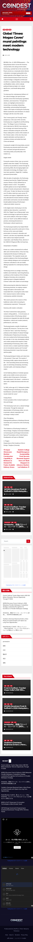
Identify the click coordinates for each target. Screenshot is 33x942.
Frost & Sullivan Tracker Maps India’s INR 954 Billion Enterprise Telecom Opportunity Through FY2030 (16, 597)
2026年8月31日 (9, 692)
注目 (15, 522)
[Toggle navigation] (17, 19)
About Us (11, 935)
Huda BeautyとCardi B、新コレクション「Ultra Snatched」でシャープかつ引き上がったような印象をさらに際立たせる (16, 628)
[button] (30, 19)
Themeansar (16, 930)
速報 (10, 29)
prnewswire (7, 522)
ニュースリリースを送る (20, 938)
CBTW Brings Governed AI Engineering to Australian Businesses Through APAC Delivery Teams (15, 809)
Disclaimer (17, 935)
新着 (4, 29)
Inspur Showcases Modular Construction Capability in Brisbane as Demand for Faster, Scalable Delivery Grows (9, 458)
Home (6, 935)
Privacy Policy (24, 935)
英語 (7, 29)
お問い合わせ (10, 938)
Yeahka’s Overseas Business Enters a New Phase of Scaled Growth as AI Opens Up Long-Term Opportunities (15, 620)
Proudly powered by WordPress (11, 928)
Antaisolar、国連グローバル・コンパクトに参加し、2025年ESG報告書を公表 (15, 526)
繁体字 (5, 654)
